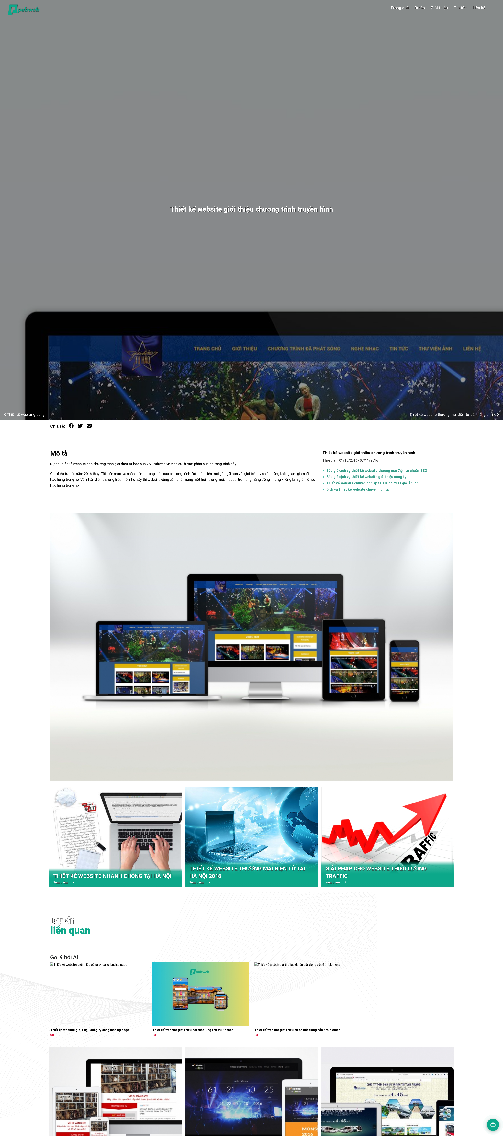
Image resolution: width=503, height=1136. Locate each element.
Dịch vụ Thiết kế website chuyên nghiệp (357, 489)
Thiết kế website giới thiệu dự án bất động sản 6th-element (298, 1030)
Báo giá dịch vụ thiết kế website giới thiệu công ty (366, 477)
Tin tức (460, 7)
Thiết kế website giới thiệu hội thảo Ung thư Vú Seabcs (192, 1030)
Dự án (420, 7)
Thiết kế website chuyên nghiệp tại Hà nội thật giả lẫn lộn (372, 483)
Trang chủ (399, 7)
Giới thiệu (439, 7)
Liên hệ (479, 7)
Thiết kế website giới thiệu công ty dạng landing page (89, 1030)
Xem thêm (60, 882)
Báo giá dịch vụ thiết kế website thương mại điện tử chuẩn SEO (376, 470)
